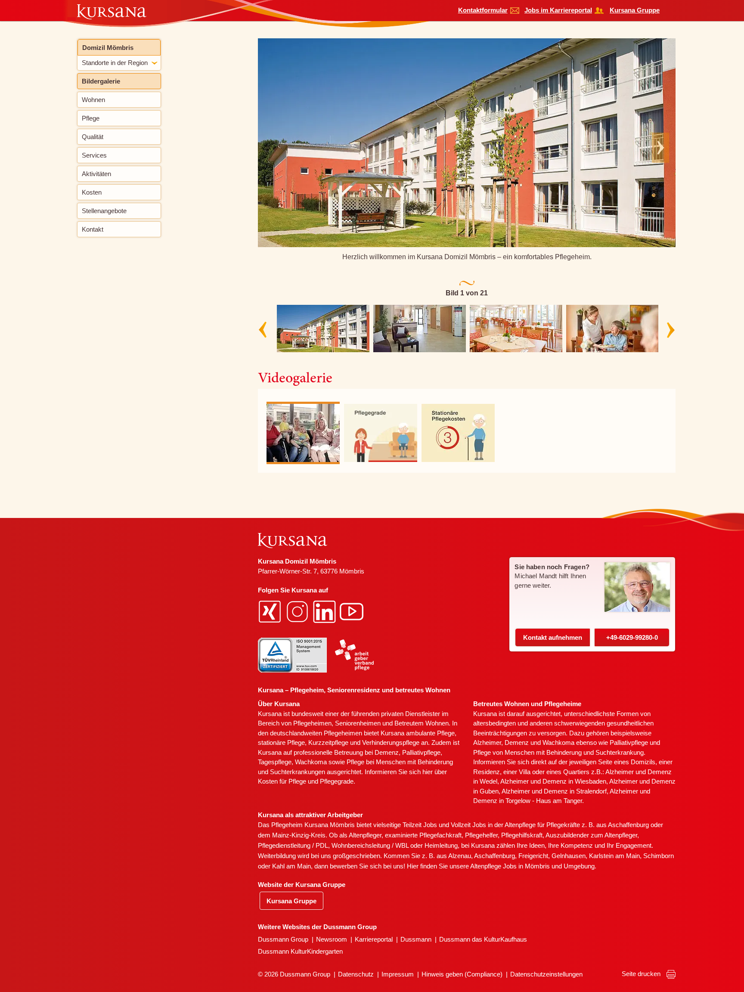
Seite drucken (642, 973)
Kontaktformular (483, 10)
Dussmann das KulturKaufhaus (483, 939)
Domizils (643, 762)
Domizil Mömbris (107, 47)
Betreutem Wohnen (421, 723)
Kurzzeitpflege (328, 742)
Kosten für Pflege (282, 781)
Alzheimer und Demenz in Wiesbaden (553, 781)
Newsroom (331, 939)
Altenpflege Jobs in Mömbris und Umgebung (532, 866)
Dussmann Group (283, 939)
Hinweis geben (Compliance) (462, 974)
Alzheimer (487, 742)
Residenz (486, 771)
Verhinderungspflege (390, 742)
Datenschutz (356, 974)
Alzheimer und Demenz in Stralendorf (554, 791)
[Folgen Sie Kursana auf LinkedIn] (325, 611)
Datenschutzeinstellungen (546, 974)
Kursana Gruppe (635, 10)
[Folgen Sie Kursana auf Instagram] (298, 611)
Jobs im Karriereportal (558, 10)
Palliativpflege (629, 742)
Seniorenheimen (358, 723)
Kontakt (552, 637)
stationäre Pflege (281, 742)
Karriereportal (374, 939)
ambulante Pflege (430, 733)
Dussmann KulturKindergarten (300, 951)
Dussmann (415, 939)
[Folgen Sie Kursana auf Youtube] (353, 611)
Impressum (397, 974)
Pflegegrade (336, 781)
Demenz (387, 752)
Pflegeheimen (312, 723)
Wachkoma (558, 742)
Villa (524, 771)
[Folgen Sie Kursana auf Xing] (271, 611)
